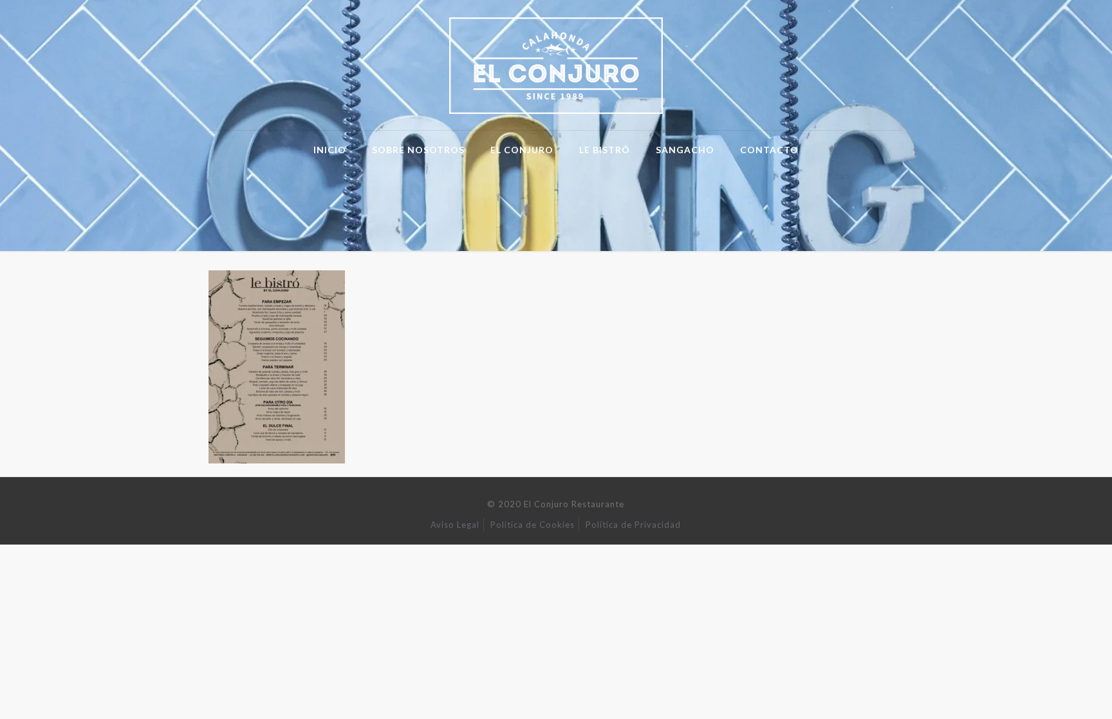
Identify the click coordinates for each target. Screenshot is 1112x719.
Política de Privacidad (633, 524)
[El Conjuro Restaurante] (556, 65)
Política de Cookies (532, 524)
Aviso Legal (455, 524)
